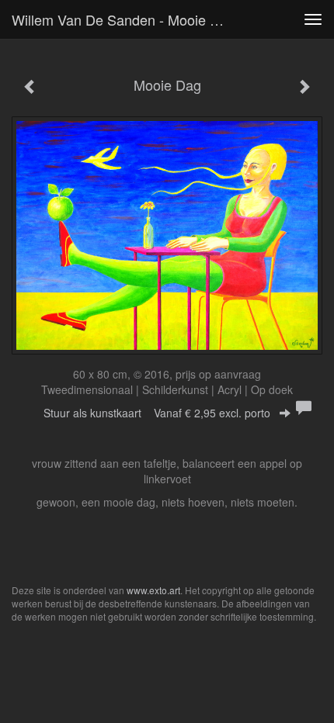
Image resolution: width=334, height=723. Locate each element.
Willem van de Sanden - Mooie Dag (123, 19)
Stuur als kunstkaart (156, 412)
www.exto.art (153, 590)
